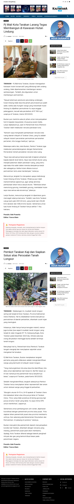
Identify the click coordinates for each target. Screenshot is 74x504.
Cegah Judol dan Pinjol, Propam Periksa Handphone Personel (63, 59)
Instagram (64, 485)
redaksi (9, 36)
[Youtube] (69, 2)
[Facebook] (63, 2)
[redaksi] (5, 36)
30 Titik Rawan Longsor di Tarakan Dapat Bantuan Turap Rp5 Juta (63, 65)
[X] (67, 2)
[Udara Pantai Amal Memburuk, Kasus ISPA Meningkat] (53, 52)
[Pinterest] (26, 41)
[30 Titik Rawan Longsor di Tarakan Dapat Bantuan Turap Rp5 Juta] (53, 65)
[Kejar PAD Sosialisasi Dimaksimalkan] (53, 72)
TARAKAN (6, 20)
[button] (68, 16)
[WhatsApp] (30, 41)
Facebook (64, 482)
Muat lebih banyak (59, 77)
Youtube (69, 487)
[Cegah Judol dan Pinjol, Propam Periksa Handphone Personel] (53, 58)
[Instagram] (65, 2)
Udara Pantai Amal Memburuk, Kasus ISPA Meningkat (62, 52)
